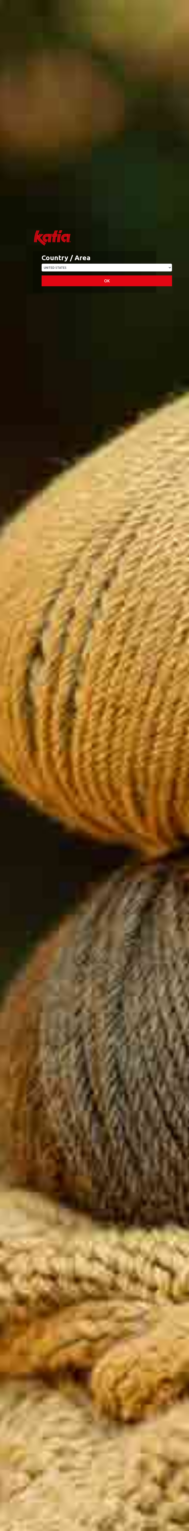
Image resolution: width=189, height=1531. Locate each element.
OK (107, 281)
